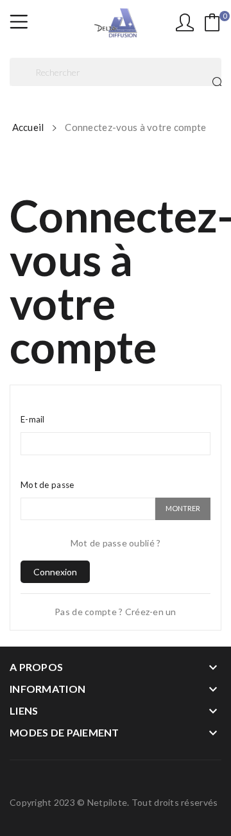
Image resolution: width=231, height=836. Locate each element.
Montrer (183, 508)
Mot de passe (47, 485)
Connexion (55, 571)
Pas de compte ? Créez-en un (115, 611)
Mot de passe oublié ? (116, 542)
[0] (212, 22)
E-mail (33, 419)
